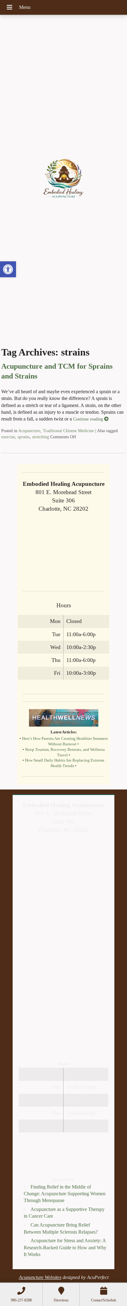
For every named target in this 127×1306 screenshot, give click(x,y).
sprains (24, 436)
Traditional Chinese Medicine (68, 430)
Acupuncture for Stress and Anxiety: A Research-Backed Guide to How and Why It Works (65, 1247)
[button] (8, 269)
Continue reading (88, 419)
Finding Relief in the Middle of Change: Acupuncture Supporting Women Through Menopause (64, 1193)
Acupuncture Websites (40, 1277)
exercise (8, 436)
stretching (40, 436)
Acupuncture (29, 430)
